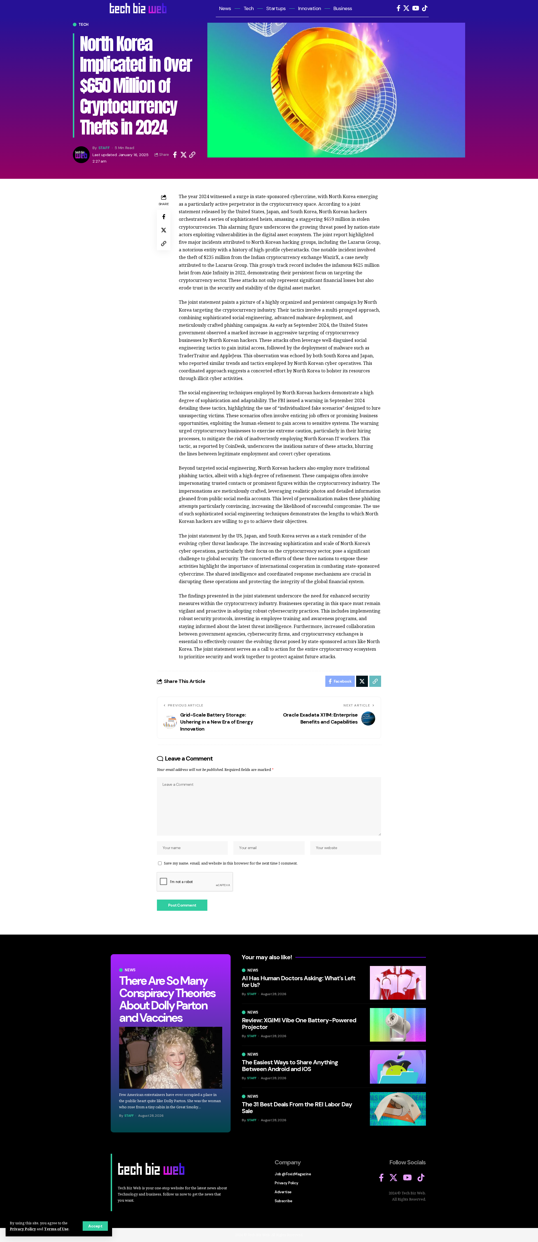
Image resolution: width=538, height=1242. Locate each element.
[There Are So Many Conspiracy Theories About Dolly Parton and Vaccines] (170, 1058)
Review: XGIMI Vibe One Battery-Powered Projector (299, 1023)
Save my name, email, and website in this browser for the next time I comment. (231, 863)
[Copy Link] (192, 154)
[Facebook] (398, 8)
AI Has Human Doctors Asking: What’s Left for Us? (298, 981)
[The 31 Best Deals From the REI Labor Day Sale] (398, 1109)
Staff (104, 147)
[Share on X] (183, 154)
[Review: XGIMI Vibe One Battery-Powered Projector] (398, 1025)
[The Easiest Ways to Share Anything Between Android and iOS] (398, 1067)
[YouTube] (416, 8)
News (130, 970)
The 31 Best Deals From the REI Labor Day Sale (297, 1107)
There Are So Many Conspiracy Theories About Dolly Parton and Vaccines (167, 999)
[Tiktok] (425, 8)
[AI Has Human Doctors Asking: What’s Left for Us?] (398, 983)
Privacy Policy (23, 1228)
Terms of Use (56, 1228)
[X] (406, 8)
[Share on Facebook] (175, 154)
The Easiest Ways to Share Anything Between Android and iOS (290, 1065)
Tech (83, 24)
